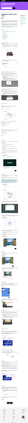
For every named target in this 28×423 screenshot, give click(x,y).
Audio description (5, 35)
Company (4, 416)
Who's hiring (4, 411)
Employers (14, 409)
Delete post (4, 37)
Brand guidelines (4, 420)
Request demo (23, 412)
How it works (4, 410)
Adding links (4, 33)
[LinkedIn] (3, 399)
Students (4, 409)
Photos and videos (12, 130)
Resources (13, 411)
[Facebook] (1, 399)
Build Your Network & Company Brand (15, 12)
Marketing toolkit (23, 410)
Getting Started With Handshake (9, 12)
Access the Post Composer (5, 30)
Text (3, 32)
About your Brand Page (22, 22)
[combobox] (6, 8)
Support (13, 416)
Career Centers (23, 409)
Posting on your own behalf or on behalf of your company (9, 31)
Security (22, 411)
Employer (6, 12)
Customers (14, 410)
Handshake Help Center (3, 12)
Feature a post (4, 38)
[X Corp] (2, 399)
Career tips (4, 412)
